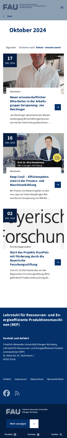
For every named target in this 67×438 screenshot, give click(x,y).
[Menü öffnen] (62, 7)
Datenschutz (36, 379)
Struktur (9, 434)
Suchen (54, 434)
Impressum (21, 379)
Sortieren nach (27, 47)
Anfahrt (7, 379)
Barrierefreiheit (55, 379)
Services (32, 434)
